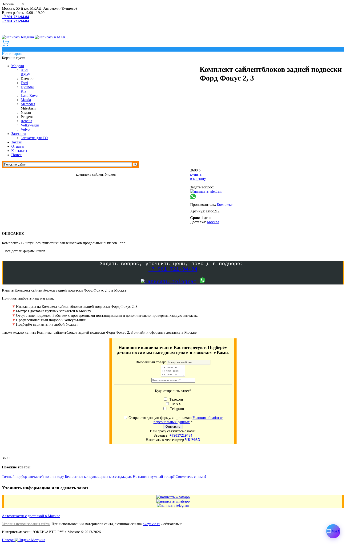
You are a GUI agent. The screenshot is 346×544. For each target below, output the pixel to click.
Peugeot (27, 117)
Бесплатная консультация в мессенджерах (99, 477)
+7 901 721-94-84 (173, 269)
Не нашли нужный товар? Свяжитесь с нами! (169, 477)
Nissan (26, 112)
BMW (25, 74)
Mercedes (28, 104)
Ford (24, 83)
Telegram (176, 409)
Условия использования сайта (26, 524)
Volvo (25, 129)
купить (195, 174)
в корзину (198, 179)
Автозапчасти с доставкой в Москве (31, 516)
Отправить (173, 426)
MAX (175, 404)
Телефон (176, 399)
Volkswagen (30, 125)
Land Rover (30, 95)
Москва (213, 222)
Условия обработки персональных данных (188, 420)
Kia (23, 91)
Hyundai (27, 87)
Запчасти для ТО (34, 138)
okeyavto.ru (151, 524)
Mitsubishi (28, 108)
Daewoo (27, 79)
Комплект (225, 205)
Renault (26, 121)
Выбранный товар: (151, 362)
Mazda (26, 100)
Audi (24, 70)
